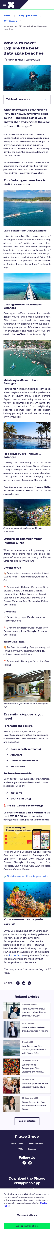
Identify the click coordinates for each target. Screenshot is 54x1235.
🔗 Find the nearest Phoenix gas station (25, 876)
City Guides (10, 21)
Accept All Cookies (27, 1226)
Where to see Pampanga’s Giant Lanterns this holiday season (32, 1070)
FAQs (20, 1149)
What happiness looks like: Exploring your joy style (35, 1085)
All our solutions (36, 1144)
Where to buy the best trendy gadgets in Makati (35, 1029)
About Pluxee (17, 1144)
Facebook (24, 1163)
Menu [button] (4, 4)
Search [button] (49, 4)
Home (7, 15)
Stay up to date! (28, 15)
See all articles (26, 1121)
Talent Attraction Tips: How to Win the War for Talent (34, 1106)
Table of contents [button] (18, 99)
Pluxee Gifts (16, 955)
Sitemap (32, 1149)
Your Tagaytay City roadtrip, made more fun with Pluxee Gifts (34, 1050)
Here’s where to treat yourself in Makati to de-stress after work (34, 1012)
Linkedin (30, 1163)
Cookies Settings (27, 1215)
